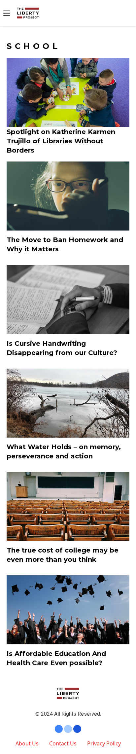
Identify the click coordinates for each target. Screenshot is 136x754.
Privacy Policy (104, 743)
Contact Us (63, 743)
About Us (27, 743)
